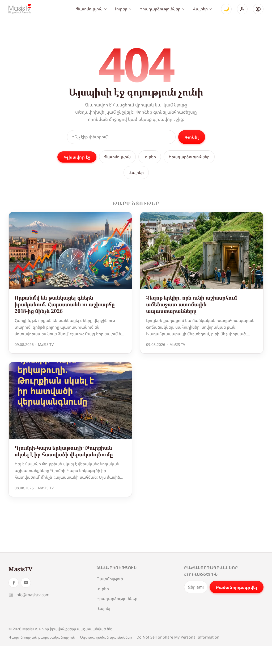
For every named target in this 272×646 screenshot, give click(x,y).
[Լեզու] (258, 9)
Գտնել (192, 137)
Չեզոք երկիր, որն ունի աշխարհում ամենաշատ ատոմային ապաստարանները (191, 304)
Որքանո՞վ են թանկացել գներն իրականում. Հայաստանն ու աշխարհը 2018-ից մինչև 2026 (65, 304)
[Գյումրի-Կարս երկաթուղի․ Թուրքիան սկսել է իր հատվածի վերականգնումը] (70, 400)
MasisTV (20, 569)
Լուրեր (121, 8)
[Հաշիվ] (242, 9)
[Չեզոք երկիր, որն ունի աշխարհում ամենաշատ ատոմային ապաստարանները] (201, 250)
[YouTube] (26, 583)
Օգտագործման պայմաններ (106, 637)
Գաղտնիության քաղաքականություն (41, 637)
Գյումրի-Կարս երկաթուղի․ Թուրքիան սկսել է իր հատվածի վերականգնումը (64, 451)
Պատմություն (89, 8)
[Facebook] (13, 583)
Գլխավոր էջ (77, 157)
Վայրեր (200, 8)
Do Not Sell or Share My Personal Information (178, 637)
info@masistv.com (28, 594)
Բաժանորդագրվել (236, 587)
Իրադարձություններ (159, 8)
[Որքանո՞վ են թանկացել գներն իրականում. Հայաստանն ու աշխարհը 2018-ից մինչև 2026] (70, 250)
